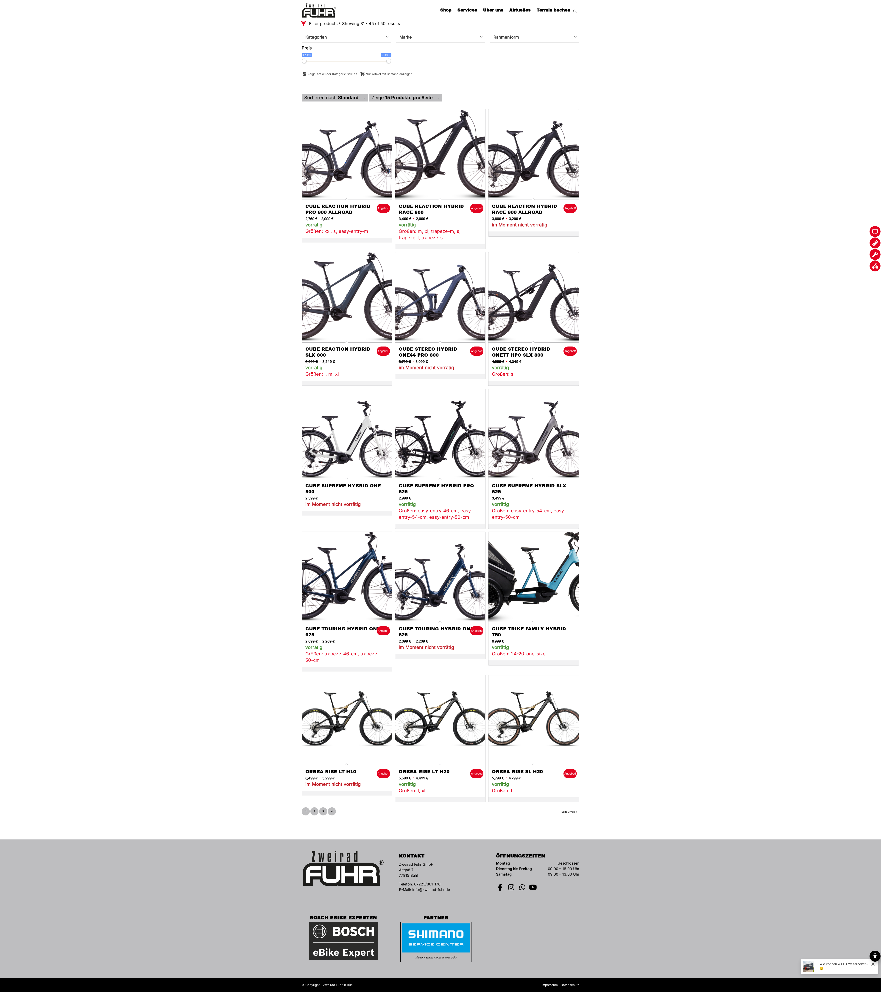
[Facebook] (500, 887)
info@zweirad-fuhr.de (431, 889)
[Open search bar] (575, 10)
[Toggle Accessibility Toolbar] (875, 956)
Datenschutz (570, 985)
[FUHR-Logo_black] (319, 10)
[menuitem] (445, 10)
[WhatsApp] (522, 887)
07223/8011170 (427, 884)
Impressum (549, 985)
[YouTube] (533, 887)
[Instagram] (511, 887)
